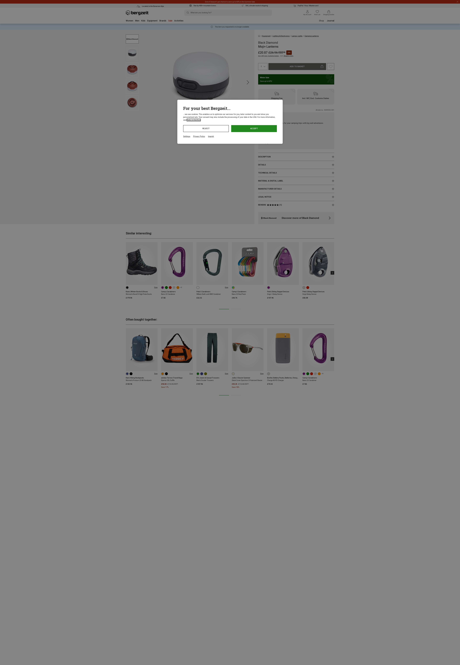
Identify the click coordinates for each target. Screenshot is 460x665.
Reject (206, 128)
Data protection (194, 120)
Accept (254, 128)
